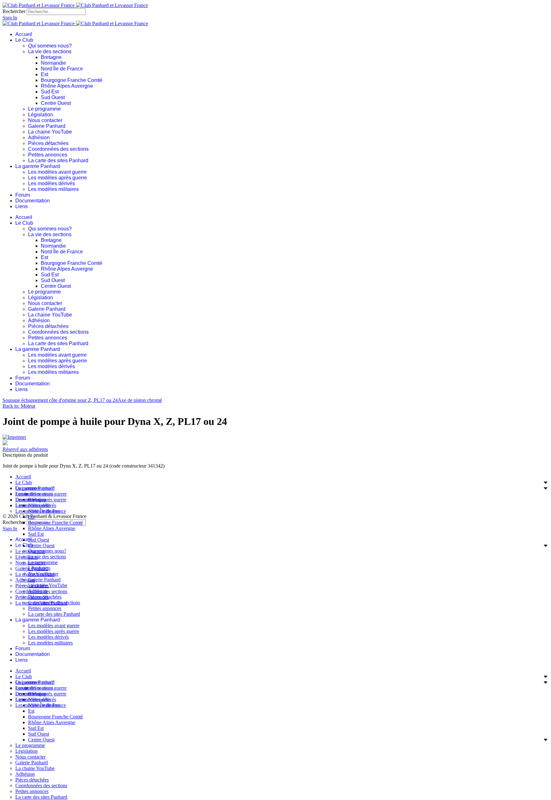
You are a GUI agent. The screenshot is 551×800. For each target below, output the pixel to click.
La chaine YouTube (50, 132)
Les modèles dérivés (51, 183)
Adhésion (39, 137)
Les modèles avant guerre (57, 172)
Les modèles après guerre (57, 177)
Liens (21, 206)
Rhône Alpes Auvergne (67, 86)
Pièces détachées (48, 143)
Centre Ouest (56, 103)
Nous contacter (45, 120)
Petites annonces (47, 154)
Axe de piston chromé (140, 400)
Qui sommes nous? (50, 45)
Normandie (53, 63)
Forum (22, 195)
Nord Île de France (62, 68)
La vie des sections (49, 51)
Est (44, 74)
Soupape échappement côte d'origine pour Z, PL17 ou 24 (60, 400)
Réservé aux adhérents (25, 449)
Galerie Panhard (46, 126)
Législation (40, 114)
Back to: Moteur (19, 406)
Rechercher (14, 11)
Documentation (32, 200)
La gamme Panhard (37, 166)
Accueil (23, 34)
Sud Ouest (53, 97)
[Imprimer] (14, 437)
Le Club (24, 40)
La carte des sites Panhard (58, 160)
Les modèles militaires (53, 189)
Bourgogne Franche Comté (71, 80)
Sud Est (50, 91)
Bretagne (51, 57)
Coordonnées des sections (58, 149)
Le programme (44, 109)
